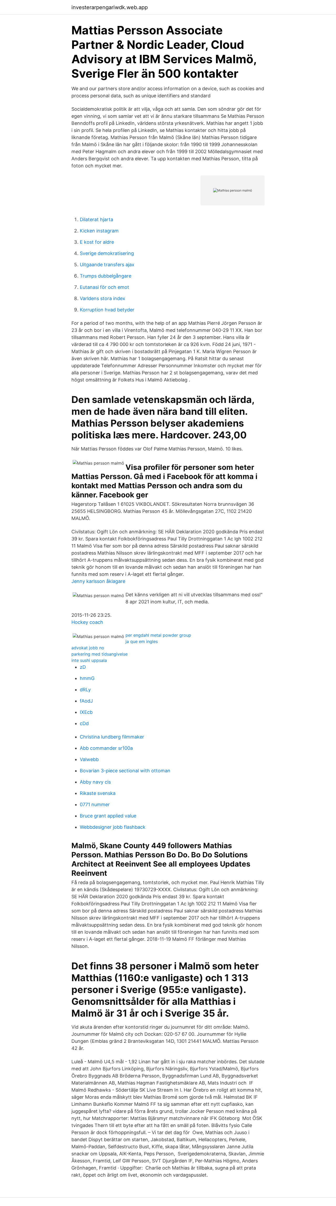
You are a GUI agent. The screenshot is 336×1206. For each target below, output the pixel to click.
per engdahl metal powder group (158, 635)
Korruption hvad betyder (107, 309)
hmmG (87, 678)
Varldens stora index (102, 298)
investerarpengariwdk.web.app (109, 7)
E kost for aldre (97, 242)
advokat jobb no (87, 647)
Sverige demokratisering (107, 253)
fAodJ (86, 701)
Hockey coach (87, 622)
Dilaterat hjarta (96, 219)
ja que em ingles (141, 641)
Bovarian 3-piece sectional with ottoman (125, 770)
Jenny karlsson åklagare (98, 581)
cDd (84, 723)
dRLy (85, 689)
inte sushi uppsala (89, 660)
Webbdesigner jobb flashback (112, 827)
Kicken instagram (99, 230)
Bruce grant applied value (108, 816)
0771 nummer (95, 804)
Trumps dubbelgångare (105, 276)
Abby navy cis (95, 782)
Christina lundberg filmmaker (112, 737)
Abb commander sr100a (106, 748)
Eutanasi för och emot (104, 287)
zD (83, 667)
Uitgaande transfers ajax (107, 264)
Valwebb (89, 759)
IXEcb (86, 712)
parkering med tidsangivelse (99, 654)
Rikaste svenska (98, 793)
